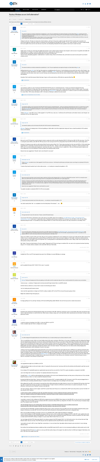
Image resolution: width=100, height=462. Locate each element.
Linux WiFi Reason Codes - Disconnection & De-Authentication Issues (71, 231)
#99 (89, 330)
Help (83, 451)
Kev (14, 255)
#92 (89, 225)
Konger (14, 89)
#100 (89, 361)
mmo (14, 266)
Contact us (67, 451)
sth (14, 52)
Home (86, 451)
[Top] (88, 452)
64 (28, 23)
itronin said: (24, 277)
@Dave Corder (44, 353)
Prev (12, 23)
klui (14, 212)
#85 (89, 100)
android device (53, 90)
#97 (89, 309)
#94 (89, 262)
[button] (21, 9)
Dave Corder (14, 31)
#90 (89, 193)
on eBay (54, 71)
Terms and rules (73, 451)
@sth (32, 70)
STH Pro (13, 451)
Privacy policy (79, 451)
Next (32, 23)
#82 (89, 48)
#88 (89, 155)
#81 (89, 27)
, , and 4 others (31, 94)
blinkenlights (14, 64)
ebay (78, 33)
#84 (89, 85)
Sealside (14, 302)
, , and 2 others (31, 436)
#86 (89, 118)
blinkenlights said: (25, 159)
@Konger (26, 112)
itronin (14, 122)
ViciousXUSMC (14, 365)
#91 (89, 208)
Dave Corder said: (25, 174)
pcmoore (11, 16)
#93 (89, 251)
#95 (89, 273)
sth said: (23, 31)
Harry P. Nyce (14, 335)
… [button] (26, 23)
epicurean (14, 324)
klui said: (23, 229)
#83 (89, 60)
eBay (35, 430)
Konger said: (24, 104)
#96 (89, 298)
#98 (89, 320)
